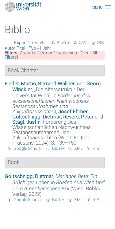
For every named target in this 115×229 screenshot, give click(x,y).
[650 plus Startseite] (57, 7)
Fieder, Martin (20, 83)
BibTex (63, 42)
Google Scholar (27, 148)
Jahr (46, 48)
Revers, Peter (78, 117)
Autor (10, 48)
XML (83, 42)
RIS (100, 42)
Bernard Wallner (56, 83)
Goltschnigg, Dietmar (36, 117)
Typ (32, 48)
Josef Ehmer (73, 111)
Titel (21, 48)
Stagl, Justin (26, 122)
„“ (48, 92)
